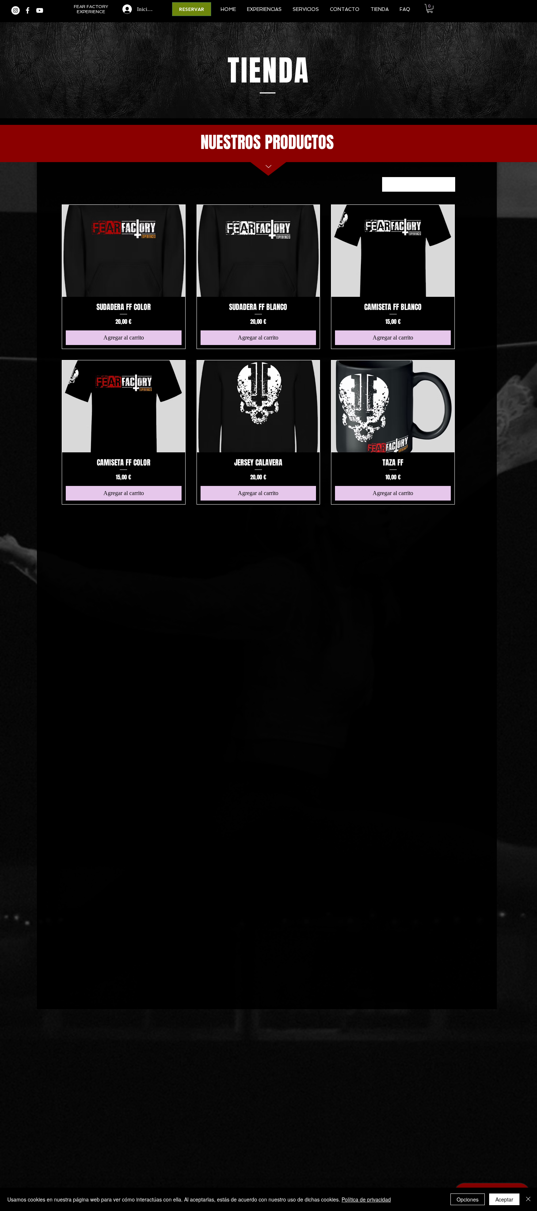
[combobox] (418, 184)
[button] (429, 8)
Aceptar (504, 1199)
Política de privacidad (366, 1199)
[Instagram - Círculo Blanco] (15, 10)
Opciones (468, 1199)
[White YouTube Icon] (39, 10)
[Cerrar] (528, 1199)
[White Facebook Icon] (27, 10)
